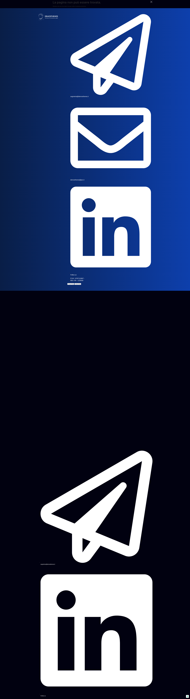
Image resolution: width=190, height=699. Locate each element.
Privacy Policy (70, 283)
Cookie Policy (77, 283)
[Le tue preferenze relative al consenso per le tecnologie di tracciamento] (187, 696)
